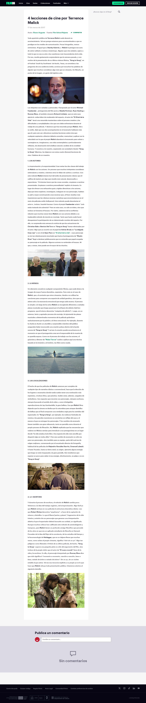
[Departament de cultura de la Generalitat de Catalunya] (60, 697)
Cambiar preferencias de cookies (82, 688)
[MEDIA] (17, 698)
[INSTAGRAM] (124, 688)
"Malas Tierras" (51, 339)
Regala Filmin (37, 688)
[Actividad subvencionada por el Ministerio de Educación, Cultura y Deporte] (39, 697)
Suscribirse (118, 3)
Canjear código (25, 688)
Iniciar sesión (132, 3)
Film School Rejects (60, 32)
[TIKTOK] (129, 688)
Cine (28, 3)
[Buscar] (110, 3)
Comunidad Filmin (62, 688)
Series (35, 3)
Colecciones (45, 3)
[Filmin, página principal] (10, 3)
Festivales (57, 3)
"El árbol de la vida (62, 233)
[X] (119, 688)
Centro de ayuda (11, 688)
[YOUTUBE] (138, 688)
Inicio (21, 3)
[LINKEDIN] (134, 688)
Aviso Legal (49, 688)
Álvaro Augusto (39, 32)
